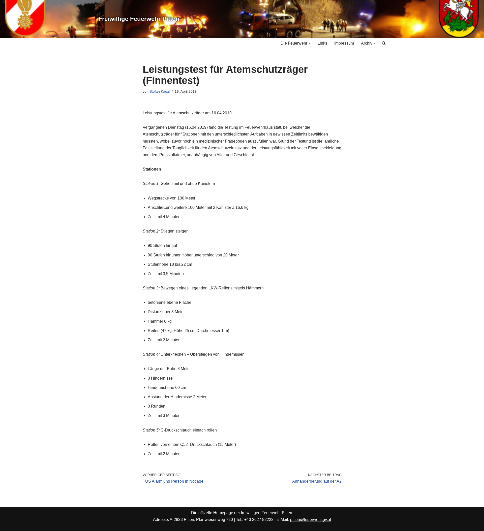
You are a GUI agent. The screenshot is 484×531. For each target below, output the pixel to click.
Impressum (344, 43)
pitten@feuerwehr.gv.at (310, 519)
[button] (310, 43)
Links (322, 43)
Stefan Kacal (159, 91)
